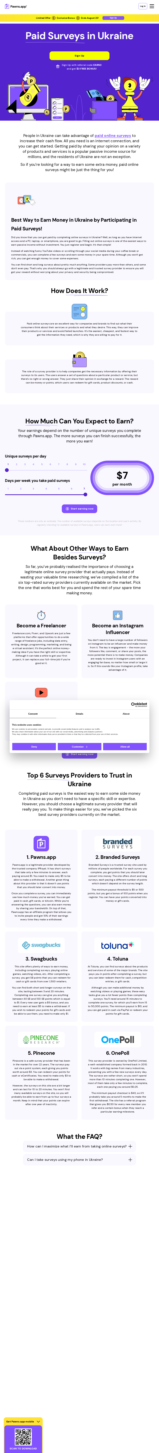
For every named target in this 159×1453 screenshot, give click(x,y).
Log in (142, 6)
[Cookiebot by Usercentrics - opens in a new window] (133, 704)
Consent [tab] (33, 713)
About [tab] (126, 713)
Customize (78, 746)
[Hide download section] (38, 1422)
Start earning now (82, 508)
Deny (34, 746)
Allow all (125, 746)
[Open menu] (152, 6)
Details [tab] (79, 713)
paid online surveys (113, 135)
